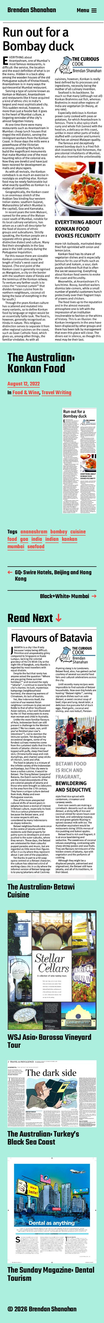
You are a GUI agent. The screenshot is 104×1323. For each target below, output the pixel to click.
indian (52, 540)
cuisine (78, 532)
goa (24, 540)
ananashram (34, 532)
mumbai (15, 547)
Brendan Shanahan (31, 11)
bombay (58, 532)
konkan (69, 540)
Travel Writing (56, 393)
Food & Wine (26, 393)
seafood (36, 547)
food (12, 540)
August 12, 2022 (23, 385)
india (36, 540)
